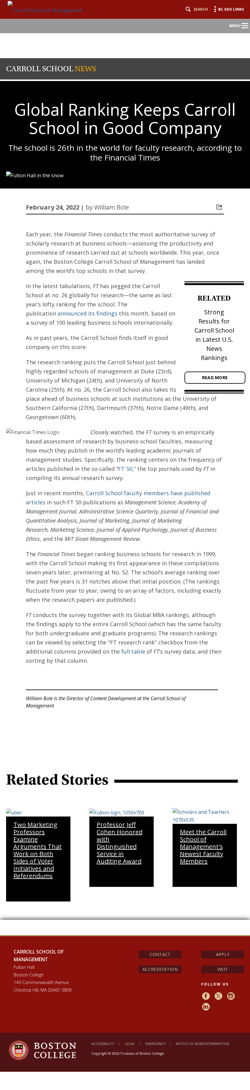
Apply (222, 954)
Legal (130, 1043)
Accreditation (160, 969)
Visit (222, 969)
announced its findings (87, 313)
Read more (215, 377)
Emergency (155, 1043)
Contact (160, 954)
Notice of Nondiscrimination (202, 1043)
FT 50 (125, 468)
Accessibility (102, 1043)
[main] (125, 582)
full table (133, 651)
